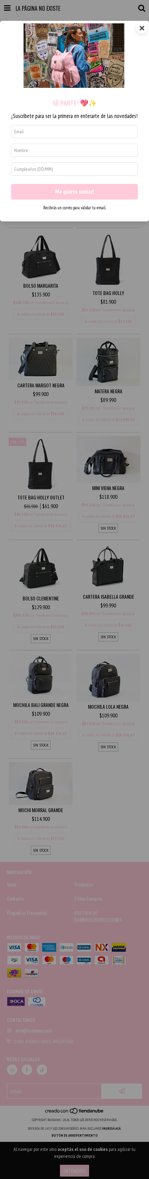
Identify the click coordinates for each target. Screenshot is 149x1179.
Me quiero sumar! (74, 191)
